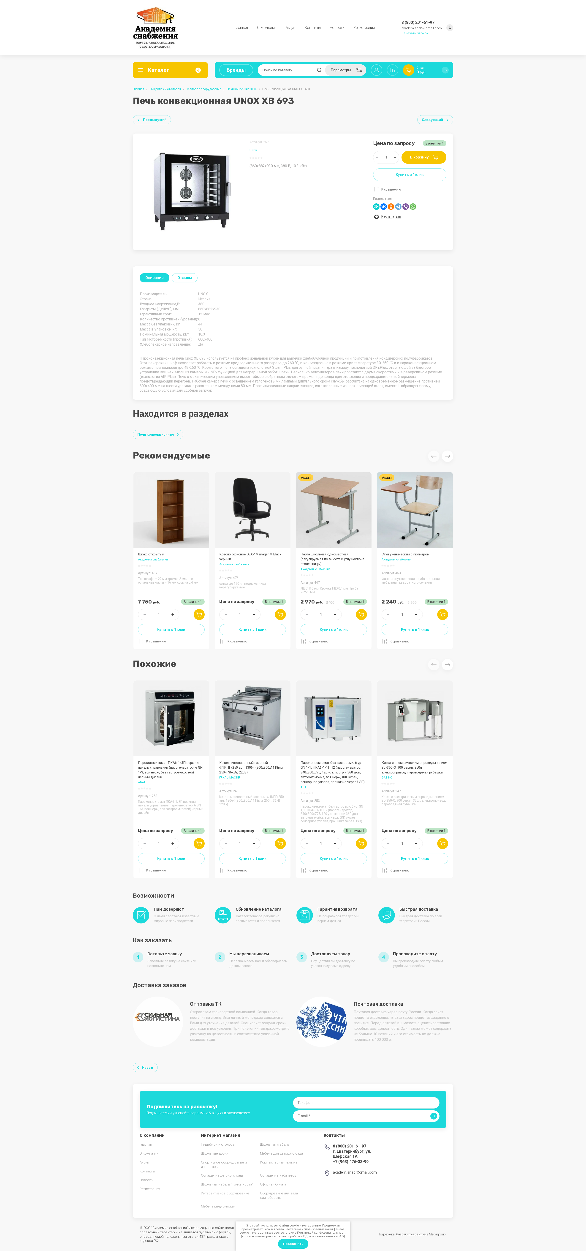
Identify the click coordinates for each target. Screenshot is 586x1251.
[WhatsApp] (413, 206)
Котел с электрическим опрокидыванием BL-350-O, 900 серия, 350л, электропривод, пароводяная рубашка (414, 767)
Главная (138, 89)
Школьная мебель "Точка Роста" (227, 1184)
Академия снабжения (153, 559)
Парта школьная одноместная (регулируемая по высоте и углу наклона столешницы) (332, 559)
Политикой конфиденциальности (322, 1232)
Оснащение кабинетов (278, 1175)
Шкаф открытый (151, 554)
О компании (149, 1153)
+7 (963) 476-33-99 (351, 1161)
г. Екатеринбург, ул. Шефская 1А (352, 1154)
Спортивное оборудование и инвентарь (224, 1164)
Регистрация (150, 1189)
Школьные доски (214, 1153)
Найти (319, 70)
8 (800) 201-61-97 (418, 22)
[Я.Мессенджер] (376, 206)
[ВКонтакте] (383, 206)
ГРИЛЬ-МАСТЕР (230, 777)
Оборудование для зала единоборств (279, 1195)
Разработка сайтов (411, 1234)
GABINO (387, 777)
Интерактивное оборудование (225, 1193)
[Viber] (405, 206)
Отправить (433, 1116)
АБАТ (141, 782)
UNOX (254, 150)
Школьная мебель (274, 1144)
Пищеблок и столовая (165, 89)
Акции (144, 1162)
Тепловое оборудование (204, 89)
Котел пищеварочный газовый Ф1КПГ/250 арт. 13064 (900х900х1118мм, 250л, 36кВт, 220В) (251, 767)
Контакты (147, 1171)
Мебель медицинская (218, 1206)
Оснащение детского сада (222, 1175)
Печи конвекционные (242, 89)
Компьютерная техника (278, 1162)
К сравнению (391, 189)
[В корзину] (199, 614)
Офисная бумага (273, 1184)
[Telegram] (398, 206)
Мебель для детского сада (281, 1153)
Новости (146, 1180)
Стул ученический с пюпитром (405, 554)
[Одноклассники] (391, 206)
